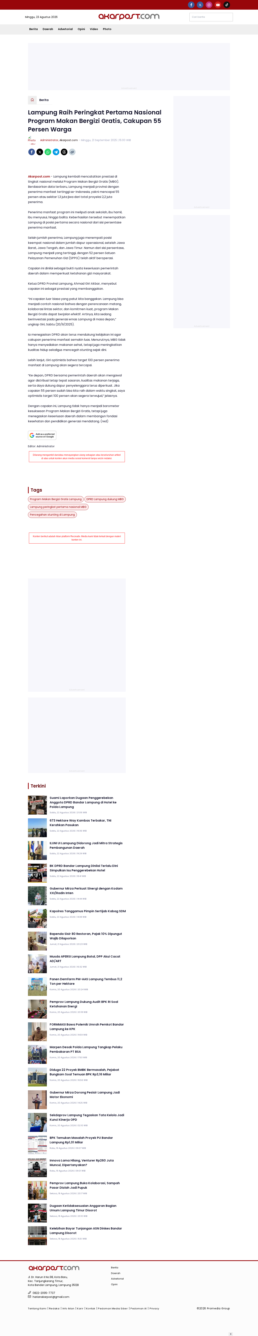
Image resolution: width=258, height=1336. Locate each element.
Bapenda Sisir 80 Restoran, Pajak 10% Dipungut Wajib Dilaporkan (86, 936)
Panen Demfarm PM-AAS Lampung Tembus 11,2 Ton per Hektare (86, 981)
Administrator (49, 140)
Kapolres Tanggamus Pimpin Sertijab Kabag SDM (88, 911)
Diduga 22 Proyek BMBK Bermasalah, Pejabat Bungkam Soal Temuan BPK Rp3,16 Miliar (84, 1072)
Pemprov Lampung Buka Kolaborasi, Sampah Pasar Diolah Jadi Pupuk (85, 1185)
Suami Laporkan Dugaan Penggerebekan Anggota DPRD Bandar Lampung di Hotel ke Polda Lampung (83, 802)
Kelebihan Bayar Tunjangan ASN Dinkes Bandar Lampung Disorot (86, 1230)
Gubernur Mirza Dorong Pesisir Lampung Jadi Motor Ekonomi (85, 1094)
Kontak (90, 1308)
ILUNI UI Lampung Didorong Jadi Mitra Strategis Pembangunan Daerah (86, 845)
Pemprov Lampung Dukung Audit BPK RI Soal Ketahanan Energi (84, 1004)
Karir (80, 1308)
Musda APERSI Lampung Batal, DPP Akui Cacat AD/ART (85, 958)
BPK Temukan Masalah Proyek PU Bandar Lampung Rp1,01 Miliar (81, 1140)
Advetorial (65, 29)
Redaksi (54, 1308)
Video (94, 29)
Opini (81, 29)
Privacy (154, 1308)
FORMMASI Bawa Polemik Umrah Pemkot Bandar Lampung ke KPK (87, 1026)
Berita (33, 29)
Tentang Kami (37, 1308)
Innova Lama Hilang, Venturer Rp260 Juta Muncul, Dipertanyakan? (82, 1162)
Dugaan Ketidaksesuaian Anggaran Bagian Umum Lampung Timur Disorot (83, 1208)
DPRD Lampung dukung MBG (105, 499)
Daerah (48, 29)
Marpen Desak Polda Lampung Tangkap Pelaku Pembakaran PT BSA (86, 1049)
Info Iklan (68, 1308)
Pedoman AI (139, 1308)
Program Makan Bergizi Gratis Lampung (56, 499)
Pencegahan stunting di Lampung (52, 515)
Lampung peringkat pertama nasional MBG (58, 507)
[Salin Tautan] (72, 152)
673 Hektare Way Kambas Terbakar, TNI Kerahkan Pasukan (80, 822)
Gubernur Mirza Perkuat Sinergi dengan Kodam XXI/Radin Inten (86, 890)
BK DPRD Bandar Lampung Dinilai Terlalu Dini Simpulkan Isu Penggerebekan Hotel (84, 868)
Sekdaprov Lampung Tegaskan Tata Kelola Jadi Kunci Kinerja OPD (87, 1117)
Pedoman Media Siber (113, 1308)
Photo (107, 29)
